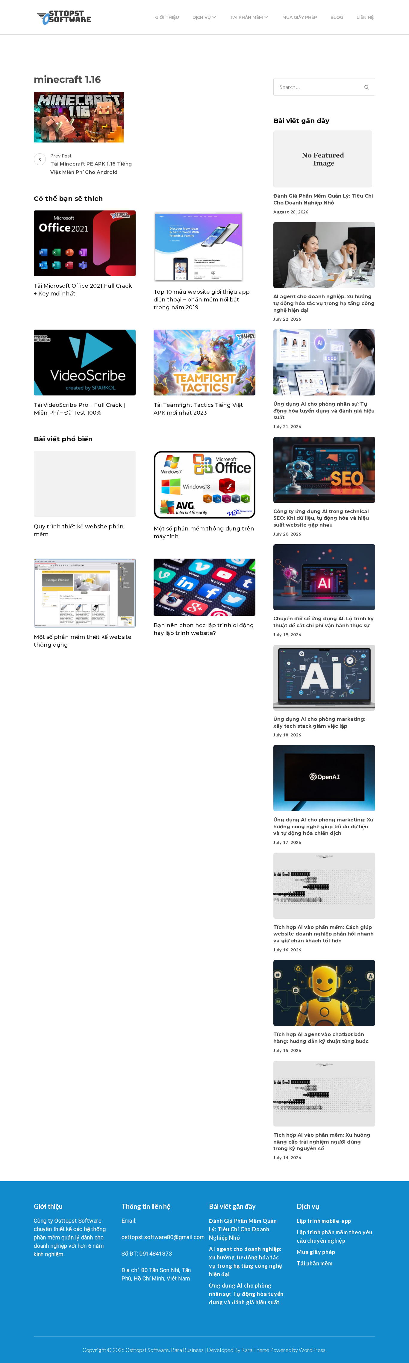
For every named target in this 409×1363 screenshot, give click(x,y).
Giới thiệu (167, 17)
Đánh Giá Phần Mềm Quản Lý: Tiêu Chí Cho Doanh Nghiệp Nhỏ (243, 1229)
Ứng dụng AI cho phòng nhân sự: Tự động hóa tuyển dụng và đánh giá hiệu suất (324, 410)
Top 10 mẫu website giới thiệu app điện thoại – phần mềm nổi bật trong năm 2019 (202, 300)
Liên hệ (365, 17)
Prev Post (91, 164)
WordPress (312, 1350)
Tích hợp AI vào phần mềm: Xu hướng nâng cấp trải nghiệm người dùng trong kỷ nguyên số (321, 1141)
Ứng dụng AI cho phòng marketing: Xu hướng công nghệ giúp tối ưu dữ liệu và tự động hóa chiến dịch (323, 826)
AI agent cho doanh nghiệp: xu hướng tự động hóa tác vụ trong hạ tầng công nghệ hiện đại (324, 303)
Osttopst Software (147, 1350)
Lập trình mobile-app (324, 1221)
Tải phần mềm (246, 17)
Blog (337, 17)
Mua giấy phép (299, 17)
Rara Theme (255, 1350)
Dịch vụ (202, 17)
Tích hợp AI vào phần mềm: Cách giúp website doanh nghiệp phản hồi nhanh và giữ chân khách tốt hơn (323, 934)
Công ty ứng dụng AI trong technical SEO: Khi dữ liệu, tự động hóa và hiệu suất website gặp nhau (321, 518)
